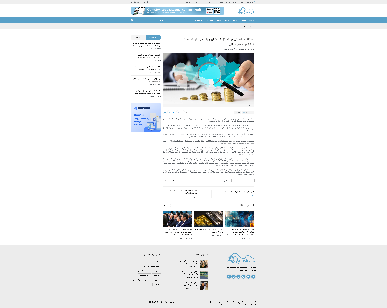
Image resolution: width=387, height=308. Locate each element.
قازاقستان (156, 284)
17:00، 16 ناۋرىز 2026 (248, 238)
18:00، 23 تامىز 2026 (155, 60)
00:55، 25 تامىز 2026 (247, 2)
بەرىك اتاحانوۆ (137, 280)
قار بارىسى (156, 275)
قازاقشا (188, 2)
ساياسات (251, 20)
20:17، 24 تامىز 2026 (155, 49)
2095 (238, 113)
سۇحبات (227, 20)
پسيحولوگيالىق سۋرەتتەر (139, 271)
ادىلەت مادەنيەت (228, 49)
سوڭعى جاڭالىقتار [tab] (153, 37)
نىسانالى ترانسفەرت (247, 181)
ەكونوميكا (244, 20)
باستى (253, 26)
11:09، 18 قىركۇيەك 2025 (245, 49)
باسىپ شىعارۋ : (249, 113)
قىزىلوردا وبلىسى (155, 271)
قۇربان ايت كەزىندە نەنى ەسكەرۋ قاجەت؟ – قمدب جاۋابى (189, 262)
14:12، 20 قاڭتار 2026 (185, 238)
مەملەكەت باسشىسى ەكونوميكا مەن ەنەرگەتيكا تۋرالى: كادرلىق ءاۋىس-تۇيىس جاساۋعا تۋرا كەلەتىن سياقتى (178, 231)
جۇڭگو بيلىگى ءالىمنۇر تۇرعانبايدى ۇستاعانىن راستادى (189, 284)
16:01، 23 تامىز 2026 (155, 84)
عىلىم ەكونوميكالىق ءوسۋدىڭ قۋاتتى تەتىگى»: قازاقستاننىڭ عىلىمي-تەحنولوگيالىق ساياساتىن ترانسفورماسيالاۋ (240, 231)
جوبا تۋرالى (163, 20)
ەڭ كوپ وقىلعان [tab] (138, 37)
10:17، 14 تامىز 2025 (192, 288)
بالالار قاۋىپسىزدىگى (144, 275)
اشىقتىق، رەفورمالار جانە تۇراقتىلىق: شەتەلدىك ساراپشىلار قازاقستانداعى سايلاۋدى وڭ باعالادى (149, 56)
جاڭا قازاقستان (155, 261)
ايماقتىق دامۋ (225, 181)
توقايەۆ (147, 280)
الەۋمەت (235, 20)
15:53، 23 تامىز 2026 (155, 96)
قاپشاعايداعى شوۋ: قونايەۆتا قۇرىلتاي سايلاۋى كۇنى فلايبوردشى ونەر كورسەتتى (148, 92)
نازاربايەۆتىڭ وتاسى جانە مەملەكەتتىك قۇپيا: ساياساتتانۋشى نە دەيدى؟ (148, 68)
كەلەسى (196, 197)
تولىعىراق (210, 20)
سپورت (219, 20)
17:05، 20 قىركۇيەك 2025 (191, 277)
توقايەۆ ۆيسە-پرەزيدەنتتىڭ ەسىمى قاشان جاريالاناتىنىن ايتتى (147, 80)
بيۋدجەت (235, 181)
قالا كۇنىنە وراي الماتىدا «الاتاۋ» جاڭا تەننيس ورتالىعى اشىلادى (189, 273)
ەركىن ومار (156, 280)
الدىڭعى (248, 195)
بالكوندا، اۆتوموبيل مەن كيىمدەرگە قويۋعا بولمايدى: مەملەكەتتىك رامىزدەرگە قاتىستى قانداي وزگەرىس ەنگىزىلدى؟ (146, 44)
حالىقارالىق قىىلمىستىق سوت (151, 266)
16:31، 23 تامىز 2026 (155, 72)
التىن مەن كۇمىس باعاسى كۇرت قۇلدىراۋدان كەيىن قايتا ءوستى (208, 230)
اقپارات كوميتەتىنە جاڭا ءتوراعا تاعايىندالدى (239, 192)
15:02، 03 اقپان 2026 (217, 235)
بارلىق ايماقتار (200, 20)
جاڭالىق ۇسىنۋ (197, 2)
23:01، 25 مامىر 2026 (192, 266)
